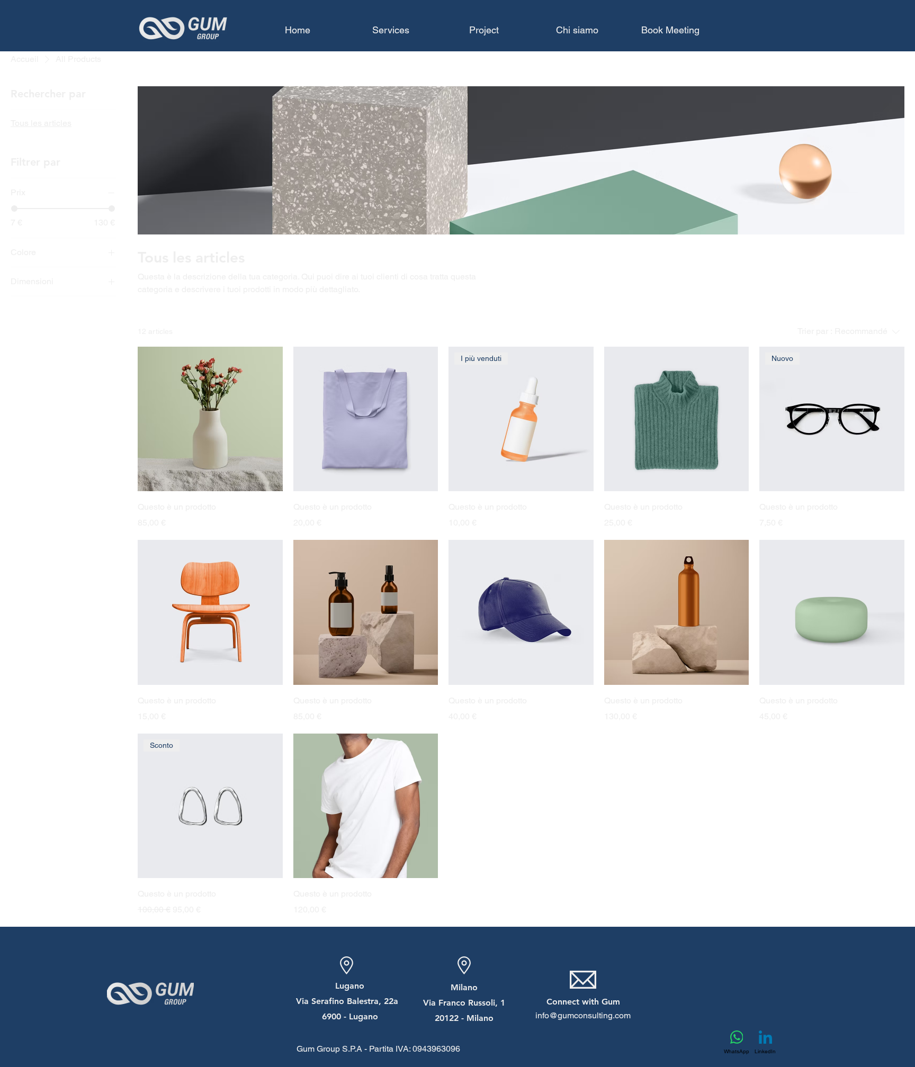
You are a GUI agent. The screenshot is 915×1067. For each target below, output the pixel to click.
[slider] (14, 208)
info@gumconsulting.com (583, 1015)
